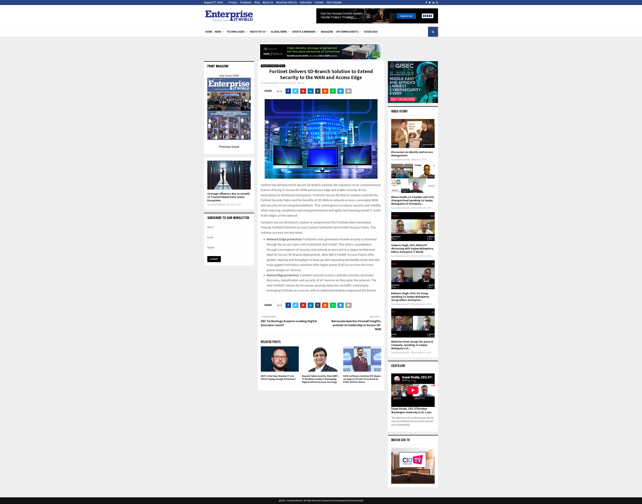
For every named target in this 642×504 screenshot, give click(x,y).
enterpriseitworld (271, 83)
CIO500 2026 (371, 31)
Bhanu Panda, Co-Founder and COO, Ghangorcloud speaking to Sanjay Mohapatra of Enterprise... (412, 200)
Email (210, 237)
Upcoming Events (347, 31)
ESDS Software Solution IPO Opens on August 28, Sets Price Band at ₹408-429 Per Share (362, 379)
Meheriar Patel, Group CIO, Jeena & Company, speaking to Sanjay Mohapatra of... (412, 345)
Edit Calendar (334, 2)
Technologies (236, 31)
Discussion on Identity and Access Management (412, 154)
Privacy (232, 2)
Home (208, 31)
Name (210, 227)
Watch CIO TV (400, 440)
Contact (319, 2)
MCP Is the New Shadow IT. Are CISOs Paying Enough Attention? (278, 377)
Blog (257, 2)
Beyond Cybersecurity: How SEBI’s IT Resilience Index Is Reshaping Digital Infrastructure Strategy (320, 379)
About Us (267, 2)
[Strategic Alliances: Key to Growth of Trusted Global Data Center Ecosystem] (229, 175)
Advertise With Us (286, 2)
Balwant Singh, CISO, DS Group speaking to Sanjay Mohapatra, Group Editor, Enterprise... (410, 296)
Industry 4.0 (257, 31)
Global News (279, 31)
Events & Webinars (304, 31)
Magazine (327, 31)
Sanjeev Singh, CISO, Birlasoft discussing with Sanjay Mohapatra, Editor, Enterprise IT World (412, 248)
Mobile (210, 247)
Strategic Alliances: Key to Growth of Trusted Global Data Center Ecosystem (228, 197)
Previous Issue (229, 146)
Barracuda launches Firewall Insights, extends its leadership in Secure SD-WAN (356, 325)
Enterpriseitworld (355, 500)
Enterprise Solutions (270, 66)
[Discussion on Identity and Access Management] (413, 133)
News (218, 31)
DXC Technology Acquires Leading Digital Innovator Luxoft (289, 323)
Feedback (245, 2)
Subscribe (306, 2)
